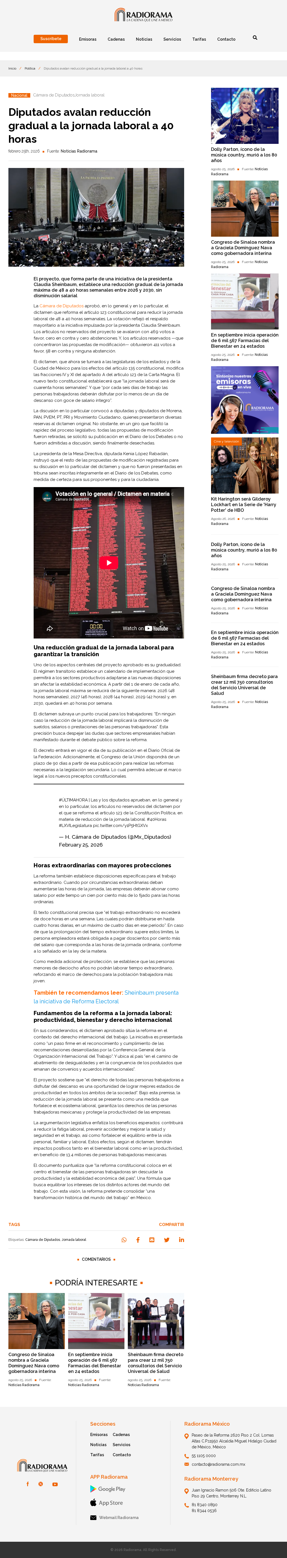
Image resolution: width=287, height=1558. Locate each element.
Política (30, 68)
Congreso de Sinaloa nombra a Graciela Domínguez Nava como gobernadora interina (33, 1363)
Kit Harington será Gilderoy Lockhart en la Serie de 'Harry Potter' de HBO (243, 504)
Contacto (122, 1455)
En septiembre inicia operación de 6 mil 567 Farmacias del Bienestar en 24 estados (94, 1363)
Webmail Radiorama (119, 1517)
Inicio (12, 68)
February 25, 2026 (81, 845)
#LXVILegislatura (75, 825)
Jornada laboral (74, 1240)
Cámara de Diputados (42, 1240)
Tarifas (97, 1455)
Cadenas (121, 1434)
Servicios (121, 1444)
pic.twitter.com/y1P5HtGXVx (120, 825)
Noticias (98, 1444)
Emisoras (99, 1434)
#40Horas (156, 819)
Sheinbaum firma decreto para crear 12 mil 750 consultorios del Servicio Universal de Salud (155, 1363)
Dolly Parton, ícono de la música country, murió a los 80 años (244, 155)
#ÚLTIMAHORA (73, 800)
